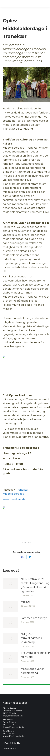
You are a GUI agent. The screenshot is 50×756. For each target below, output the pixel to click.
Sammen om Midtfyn (34, 618)
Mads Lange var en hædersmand (33, 671)
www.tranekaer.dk (14, 499)
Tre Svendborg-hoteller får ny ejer (35, 654)
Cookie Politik (9, 748)
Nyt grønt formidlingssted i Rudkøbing (31, 638)
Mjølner (25, 602)
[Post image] (10, 583)
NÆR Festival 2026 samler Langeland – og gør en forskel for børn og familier (35, 585)
